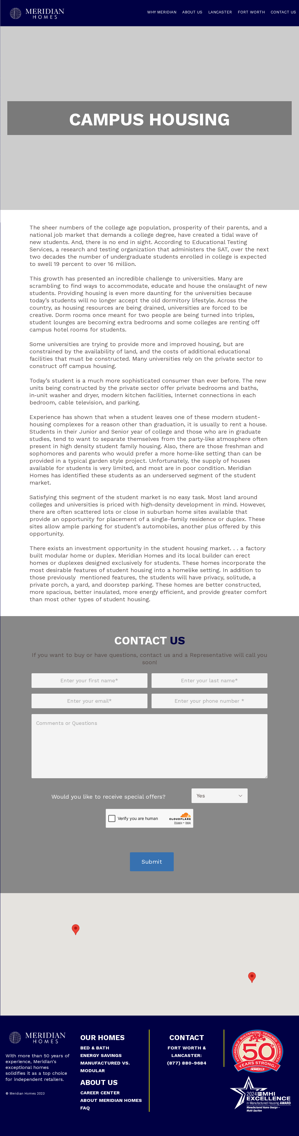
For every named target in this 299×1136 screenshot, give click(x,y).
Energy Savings (101, 1055)
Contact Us (283, 12)
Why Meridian (161, 12)
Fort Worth (251, 12)
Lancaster (220, 12)
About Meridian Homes (111, 1100)
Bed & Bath (94, 1048)
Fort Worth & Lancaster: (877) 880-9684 (186, 1055)
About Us (192, 12)
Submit (152, 861)
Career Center (100, 1092)
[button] (75, 929)
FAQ (85, 1108)
